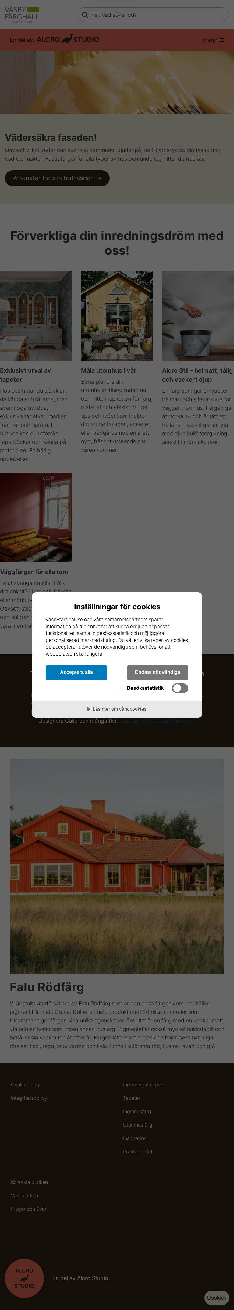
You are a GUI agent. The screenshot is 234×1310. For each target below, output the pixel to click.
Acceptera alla (76, 672)
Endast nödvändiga (157, 672)
